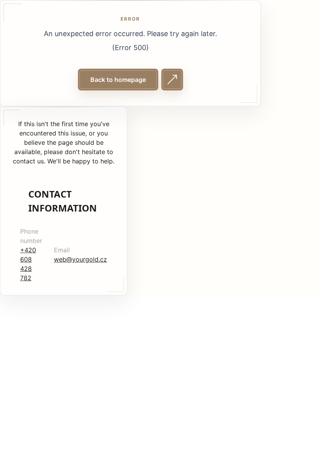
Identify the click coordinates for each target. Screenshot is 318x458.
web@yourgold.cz (80, 259)
